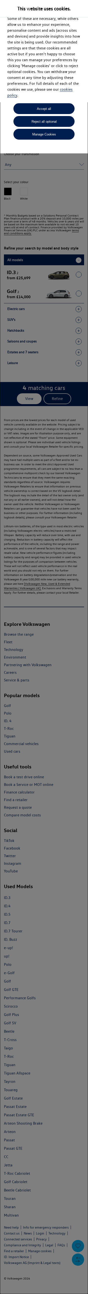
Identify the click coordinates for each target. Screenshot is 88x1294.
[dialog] (44, 647)
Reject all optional (44, 121)
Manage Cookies (44, 134)
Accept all (44, 109)
